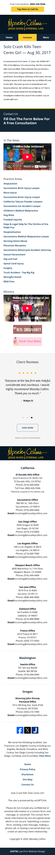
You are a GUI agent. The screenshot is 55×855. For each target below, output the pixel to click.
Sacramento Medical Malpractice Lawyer (26, 236)
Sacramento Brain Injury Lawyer (22, 197)
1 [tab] (23, 418)
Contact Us (27, 784)
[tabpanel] (27, 386)
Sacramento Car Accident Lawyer (22, 206)
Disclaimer (28, 774)
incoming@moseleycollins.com (31, 513)
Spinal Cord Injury (14, 263)
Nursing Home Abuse (15, 241)
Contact (27, 37)
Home (9, 37)
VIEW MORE (27, 427)
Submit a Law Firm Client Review (27, 438)
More (46, 37)
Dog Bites (9, 215)
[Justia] (35, 730)
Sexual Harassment (14, 254)
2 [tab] (27, 418)
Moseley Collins (37, 839)
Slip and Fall (10, 259)
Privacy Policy (27, 769)
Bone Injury (10, 192)
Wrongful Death (12, 277)
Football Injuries (13, 219)
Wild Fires (9, 281)
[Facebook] (20, 730)
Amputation (10, 183)
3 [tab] (32, 418)
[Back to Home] (27, 24)
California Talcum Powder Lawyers (23, 201)
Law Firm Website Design (27, 851)
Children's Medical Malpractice (21, 210)
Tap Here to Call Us (27, 9)
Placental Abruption (15, 245)
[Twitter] (27, 730)
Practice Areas (13, 179)
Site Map (27, 779)
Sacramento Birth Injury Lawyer (22, 188)
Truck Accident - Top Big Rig (19, 272)
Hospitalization (12, 232)
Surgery (8, 268)
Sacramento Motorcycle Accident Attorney (27, 250)
